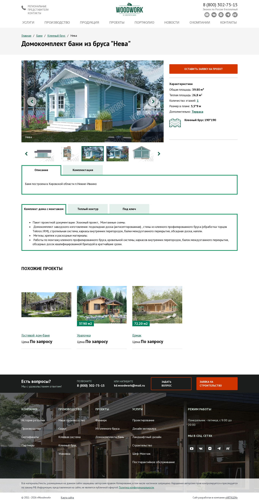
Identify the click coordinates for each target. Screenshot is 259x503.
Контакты (228, 22)
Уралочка (84, 335)
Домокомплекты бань (109, 437)
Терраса (197, 111)
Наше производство (71, 420)
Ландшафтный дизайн (146, 437)
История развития (33, 420)
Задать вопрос (167, 383)
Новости (171, 22)
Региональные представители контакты (38, 10)
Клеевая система (69, 437)
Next (153, 101)
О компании (200, 22)
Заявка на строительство (211, 383)
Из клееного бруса (107, 428)
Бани (39, 35)
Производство (57, 22)
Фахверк (101, 420)
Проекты (116, 22)
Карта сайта (67, 497)
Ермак (136, 335)
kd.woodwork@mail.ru (129, 385)
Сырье (62, 428)
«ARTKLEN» (231, 497)
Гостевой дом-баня (35, 335)
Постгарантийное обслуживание (153, 462)
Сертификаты (30, 437)
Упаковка (64, 453)
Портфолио (144, 22)
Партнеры (28, 445)
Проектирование (143, 420)
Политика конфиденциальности (136, 487)
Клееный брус (56, 35)
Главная (26, 35)
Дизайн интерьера (144, 428)
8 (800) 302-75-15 (220, 5)
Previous (32, 101)
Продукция (89, 22)
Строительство (142, 445)
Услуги (28, 22)
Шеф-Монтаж (141, 453)
